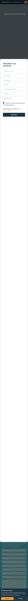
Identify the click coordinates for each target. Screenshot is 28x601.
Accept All (7, 598)
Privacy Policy (7, 111)
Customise (20, 598)
